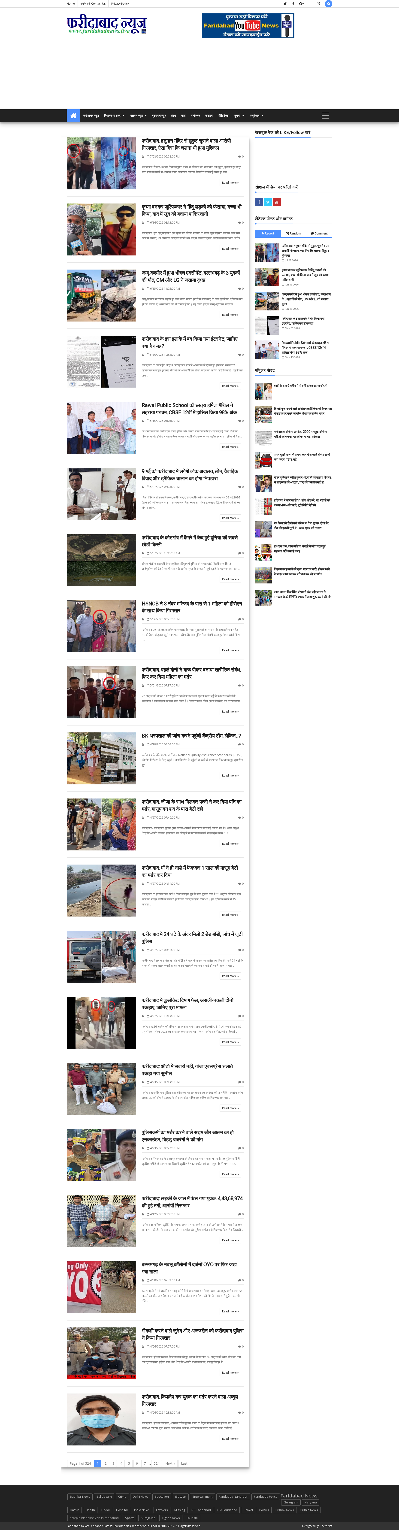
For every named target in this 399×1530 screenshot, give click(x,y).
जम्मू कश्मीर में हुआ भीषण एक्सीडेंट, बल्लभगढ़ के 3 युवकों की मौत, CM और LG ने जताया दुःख (306, 299)
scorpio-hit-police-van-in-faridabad (94, 1518)
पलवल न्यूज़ (136, 115)
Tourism (192, 1518)
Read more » (230, 183)
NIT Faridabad (201, 1510)
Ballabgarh (104, 1496)
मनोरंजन (195, 115)
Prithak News (284, 1510)
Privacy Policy (120, 4)
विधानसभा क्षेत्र (112, 115)
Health (90, 1510)
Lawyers (162, 1510)
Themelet (326, 1526)
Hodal (105, 1510)
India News (142, 1510)
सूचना (237, 115)
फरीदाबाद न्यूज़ (91, 115)
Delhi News (140, 1496)
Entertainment (202, 1496)
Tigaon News (171, 1518)
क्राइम (209, 115)
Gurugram (291, 1502)
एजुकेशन (254, 115)
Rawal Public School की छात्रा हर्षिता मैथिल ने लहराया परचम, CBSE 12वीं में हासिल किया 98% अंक (305, 347)
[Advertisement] (199, 74)
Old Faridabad (227, 1510)
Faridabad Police (265, 1496)
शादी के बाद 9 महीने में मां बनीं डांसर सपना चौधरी (300, 386)
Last (184, 1463)
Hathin (74, 1510)
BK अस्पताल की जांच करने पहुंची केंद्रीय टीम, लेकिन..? (191, 736)
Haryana (311, 1502)
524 (156, 1463)
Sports (129, 1518)
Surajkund (148, 1518)
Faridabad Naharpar (233, 1496)
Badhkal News (80, 1496)
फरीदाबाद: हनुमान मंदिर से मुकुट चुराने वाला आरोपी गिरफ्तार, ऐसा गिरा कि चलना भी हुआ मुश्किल (305, 250)
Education (162, 1496)
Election (180, 1496)
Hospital (122, 1510)
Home (71, 4)
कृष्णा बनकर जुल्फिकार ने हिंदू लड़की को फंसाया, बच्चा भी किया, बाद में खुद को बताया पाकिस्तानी (305, 275)
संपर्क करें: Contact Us (93, 4)
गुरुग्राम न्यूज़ (159, 115)
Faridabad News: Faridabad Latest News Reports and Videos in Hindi (112, 1526)
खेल (183, 115)
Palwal (248, 1510)
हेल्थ (173, 115)
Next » (170, 1463)
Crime (122, 1496)
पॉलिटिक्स (223, 115)
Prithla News (309, 1510)
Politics (264, 1510)
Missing (179, 1510)
